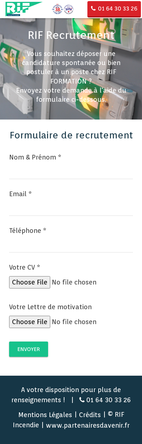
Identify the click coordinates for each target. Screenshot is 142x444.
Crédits (90, 415)
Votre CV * (24, 267)
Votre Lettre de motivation (50, 307)
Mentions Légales (45, 415)
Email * (20, 194)
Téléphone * (27, 230)
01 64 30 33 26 (117, 8)
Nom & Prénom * (35, 157)
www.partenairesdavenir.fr (88, 425)
